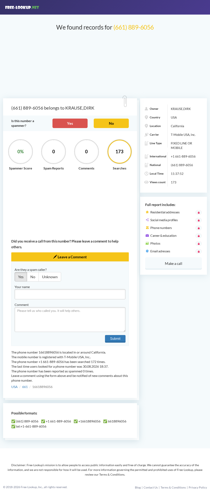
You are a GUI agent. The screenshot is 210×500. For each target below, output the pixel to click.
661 (25, 387)
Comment (22, 305)
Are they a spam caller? (31, 269)
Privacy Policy (198, 487)
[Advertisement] (105, 66)
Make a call (173, 263)
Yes (70, 123)
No (111, 123)
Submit (115, 338)
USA (14, 387)
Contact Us (151, 487)
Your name (22, 287)
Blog (138, 487)
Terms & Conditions (173, 487)
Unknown (50, 277)
